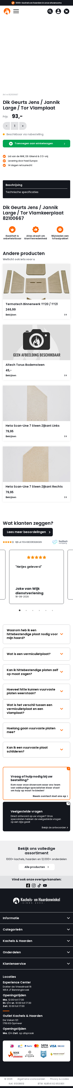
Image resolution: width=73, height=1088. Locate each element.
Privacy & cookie (59, 1079)
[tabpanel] (36, 577)
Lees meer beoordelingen (26, 532)
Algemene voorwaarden (31, 1079)
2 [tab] (26, 610)
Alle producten (35, 867)
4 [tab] (39, 610)
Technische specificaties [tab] (22, 192)
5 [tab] (46, 610)
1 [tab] (20, 610)
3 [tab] (33, 610)
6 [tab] (52, 610)
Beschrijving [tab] (14, 185)
